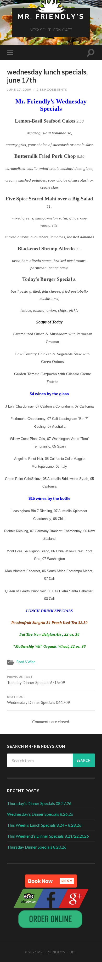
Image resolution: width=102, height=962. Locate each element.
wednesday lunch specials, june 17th (47, 76)
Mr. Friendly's (51, 16)
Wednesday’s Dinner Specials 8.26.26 (40, 814)
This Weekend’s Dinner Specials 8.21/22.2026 (48, 835)
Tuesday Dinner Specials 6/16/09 (36, 680)
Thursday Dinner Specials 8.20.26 (36, 846)
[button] (51, 881)
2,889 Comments (52, 89)
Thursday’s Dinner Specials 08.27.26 (39, 803)
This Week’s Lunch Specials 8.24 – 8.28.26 (44, 824)
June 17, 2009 (19, 89)
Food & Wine (25, 662)
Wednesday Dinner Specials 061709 (38, 700)
